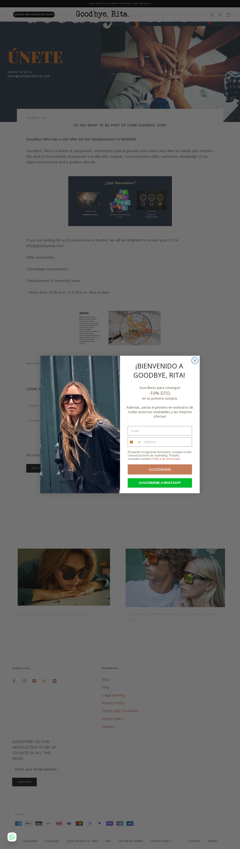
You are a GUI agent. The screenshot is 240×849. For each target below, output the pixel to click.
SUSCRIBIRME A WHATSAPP (160, 482)
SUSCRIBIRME (160, 469)
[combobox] (134, 442)
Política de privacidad (165, 458)
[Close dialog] (195, 360)
